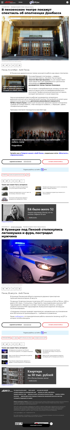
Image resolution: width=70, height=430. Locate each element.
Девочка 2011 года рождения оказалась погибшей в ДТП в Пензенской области (53, 356)
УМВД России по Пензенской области (12, 284)
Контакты (16, 396)
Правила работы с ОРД (20, 394)
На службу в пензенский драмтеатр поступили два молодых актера (18, 187)
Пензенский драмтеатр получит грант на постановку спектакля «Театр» (20, 193)
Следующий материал (36, 425)
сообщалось (19, 316)
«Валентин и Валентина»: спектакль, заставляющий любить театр (36, 141)
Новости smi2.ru (7, 222)
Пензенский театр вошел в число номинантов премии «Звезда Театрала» (55, 187)
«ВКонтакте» (63, 153)
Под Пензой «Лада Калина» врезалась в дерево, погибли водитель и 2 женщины (19, 361)
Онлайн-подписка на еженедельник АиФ (25, 392)
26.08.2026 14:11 (5, 226)
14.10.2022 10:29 (5, 7)
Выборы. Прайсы (59, 394)
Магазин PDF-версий (42, 390)
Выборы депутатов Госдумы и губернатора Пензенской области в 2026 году (41, 396)
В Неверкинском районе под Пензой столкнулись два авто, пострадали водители (21, 350)
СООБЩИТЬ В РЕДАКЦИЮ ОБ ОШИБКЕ (23, 398)
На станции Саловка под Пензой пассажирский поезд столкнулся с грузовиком (52, 351)
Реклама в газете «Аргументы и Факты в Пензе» (40, 394)
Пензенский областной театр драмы (11, 61)
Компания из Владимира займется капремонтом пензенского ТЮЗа (18, 198)
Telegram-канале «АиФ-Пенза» (32, 153)
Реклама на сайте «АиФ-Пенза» (46, 392)
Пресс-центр (31, 390)
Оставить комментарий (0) (55, 161)
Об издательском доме (20, 390)
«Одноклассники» (16, 155)
